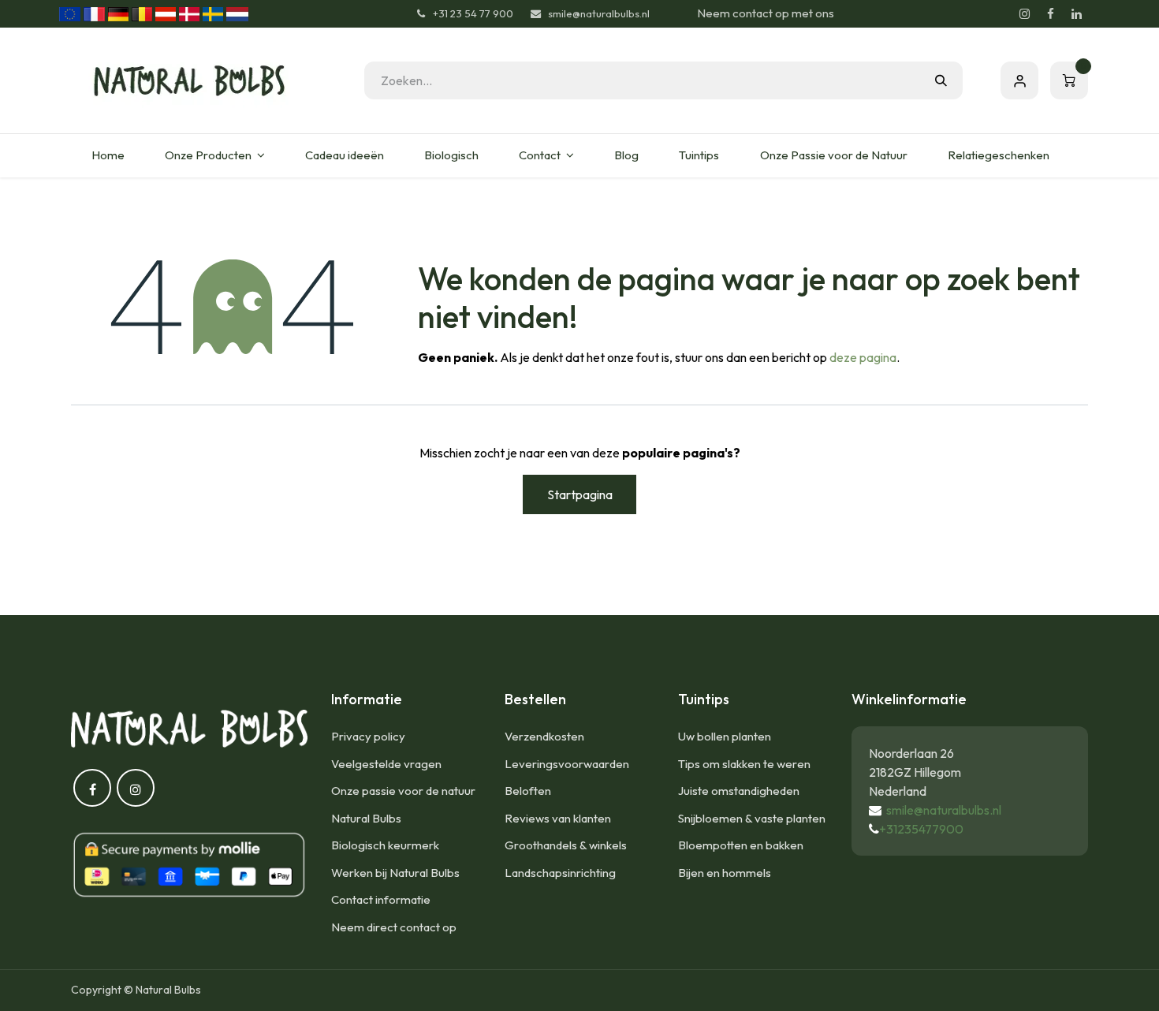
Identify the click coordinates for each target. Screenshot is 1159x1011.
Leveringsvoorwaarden (567, 763)
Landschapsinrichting (560, 872)
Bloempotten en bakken (740, 845)
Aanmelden (1019, 80)
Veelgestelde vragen (386, 763)
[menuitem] (107, 155)
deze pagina (862, 357)
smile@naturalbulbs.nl (943, 810)
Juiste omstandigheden (738, 790)
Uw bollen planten (724, 736)
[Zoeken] (941, 80)
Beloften (528, 790)
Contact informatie (380, 899)
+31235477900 (921, 829)
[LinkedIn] (1076, 14)
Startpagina (580, 494)
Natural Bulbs (366, 818)
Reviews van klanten (558, 818)
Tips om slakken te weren (744, 763)
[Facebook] (1050, 14)
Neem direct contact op (394, 927)
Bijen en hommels (724, 872)
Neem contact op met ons (765, 13)
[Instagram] (1024, 14)
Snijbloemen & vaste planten (751, 818)
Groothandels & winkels (566, 845)
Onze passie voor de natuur (403, 790)
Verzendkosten (544, 736)
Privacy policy (368, 736)
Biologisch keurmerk (385, 845)
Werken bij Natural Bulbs (395, 872)
